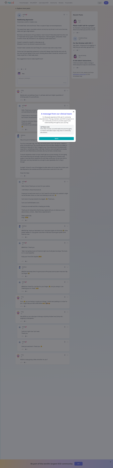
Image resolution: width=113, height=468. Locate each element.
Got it (56, 138)
